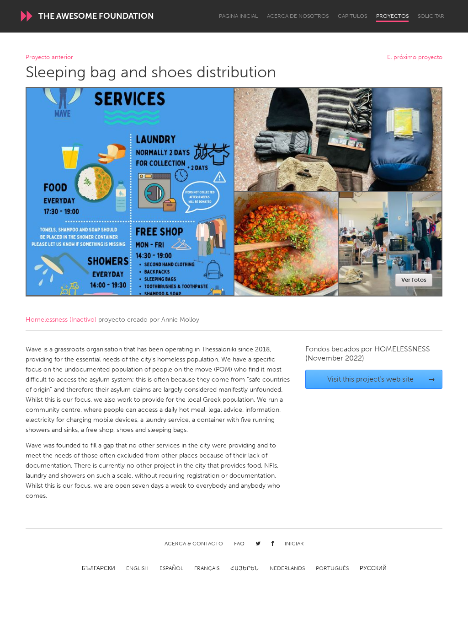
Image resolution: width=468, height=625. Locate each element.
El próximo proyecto (414, 57)
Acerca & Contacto (194, 543)
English (137, 568)
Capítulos (352, 16)
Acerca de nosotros (298, 16)
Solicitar (431, 16)
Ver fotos (413, 279)
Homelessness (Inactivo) (61, 319)
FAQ (239, 543)
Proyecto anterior (49, 57)
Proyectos (392, 16)
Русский (373, 568)
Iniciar (294, 543)
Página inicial (238, 16)
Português (332, 568)
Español (171, 568)
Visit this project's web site (381, 379)
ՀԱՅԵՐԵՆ (244, 568)
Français (206, 568)
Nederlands (287, 568)
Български (98, 568)
